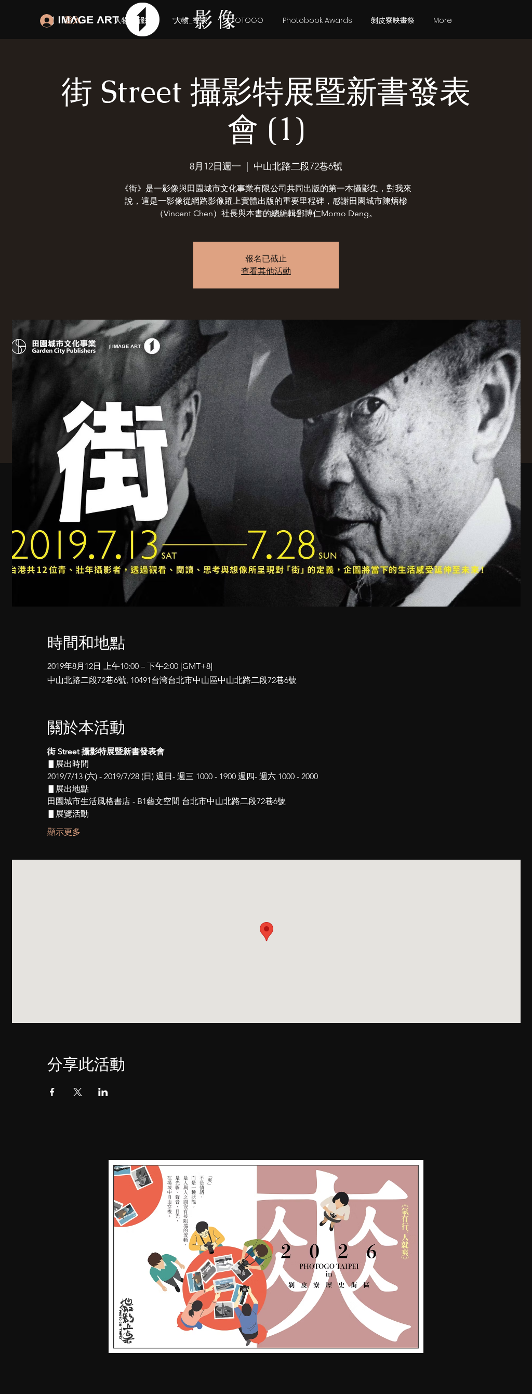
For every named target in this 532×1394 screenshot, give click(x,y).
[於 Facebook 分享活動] (52, 1092)
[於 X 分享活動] (78, 1092)
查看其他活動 (266, 271)
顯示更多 (64, 832)
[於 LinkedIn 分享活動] (103, 1092)
